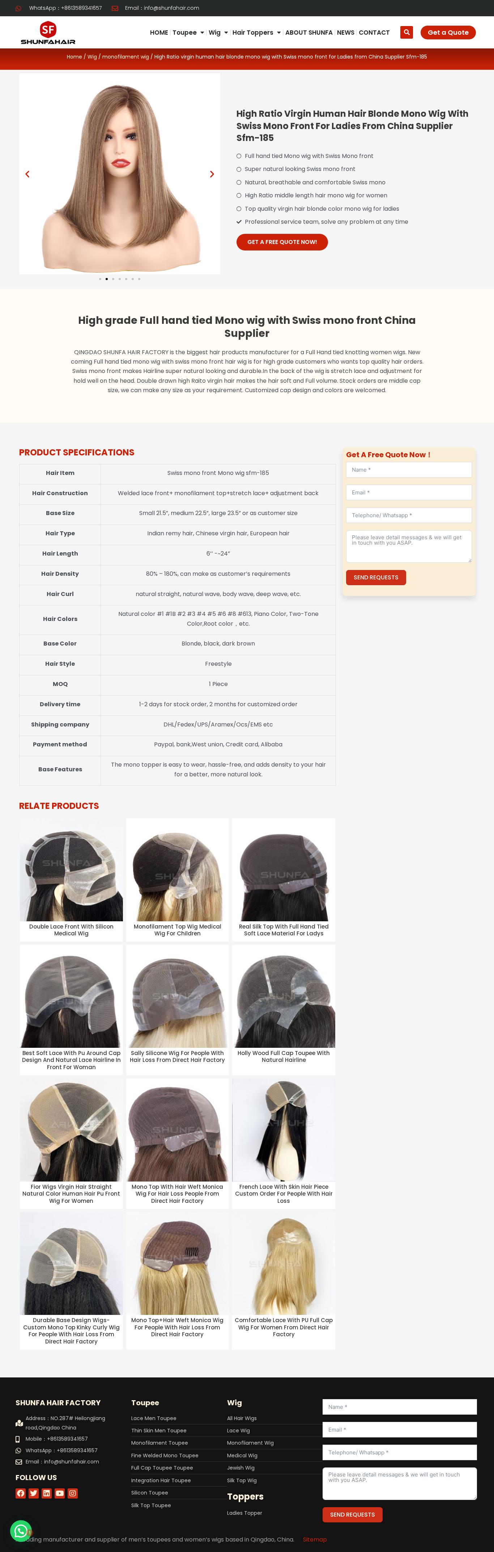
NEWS (345, 32)
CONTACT (374, 32)
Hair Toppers (253, 32)
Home (74, 56)
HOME (159, 32)
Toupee (185, 32)
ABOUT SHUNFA (309, 32)
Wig (215, 32)
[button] (406, 32)
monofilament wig (125, 56)
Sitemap (315, 1539)
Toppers (245, 1496)
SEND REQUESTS (376, 577)
